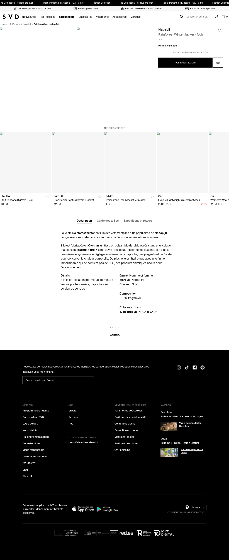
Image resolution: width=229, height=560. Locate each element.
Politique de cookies (126, 443)
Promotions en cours (126, 430)
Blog (25, 469)
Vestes (114, 335)
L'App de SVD (30, 423)
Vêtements (102, 16)
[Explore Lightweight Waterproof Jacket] (182, 162)
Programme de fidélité (36, 410)
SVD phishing (122, 450)
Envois (72, 410)
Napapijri (27, 24)
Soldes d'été (67, 16)
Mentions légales (124, 436)
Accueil (6, 24)
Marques (135, 16)
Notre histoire (30, 430)
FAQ (71, 423)
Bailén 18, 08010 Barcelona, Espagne (181, 416)
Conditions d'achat (125, 423)
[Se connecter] (216, 16)
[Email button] (218, 63)
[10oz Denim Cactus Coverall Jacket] (78, 162)
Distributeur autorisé (35, 456)
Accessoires (119, 16)
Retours (73, 417)
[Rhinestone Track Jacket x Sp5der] (130, 162)
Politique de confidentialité (130, 417)
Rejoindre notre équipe (36, 436)
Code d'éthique (31, 443)
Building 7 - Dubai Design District (179, 443)
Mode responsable (33, 450)
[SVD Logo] (11, 16)
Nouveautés (29, 16)
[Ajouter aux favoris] (220, 30)
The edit (27, 476)
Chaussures (85, 16)
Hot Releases (47, 16)
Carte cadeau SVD (33, 417)
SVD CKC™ (29, 463)
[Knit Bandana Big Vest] (25, 162)
